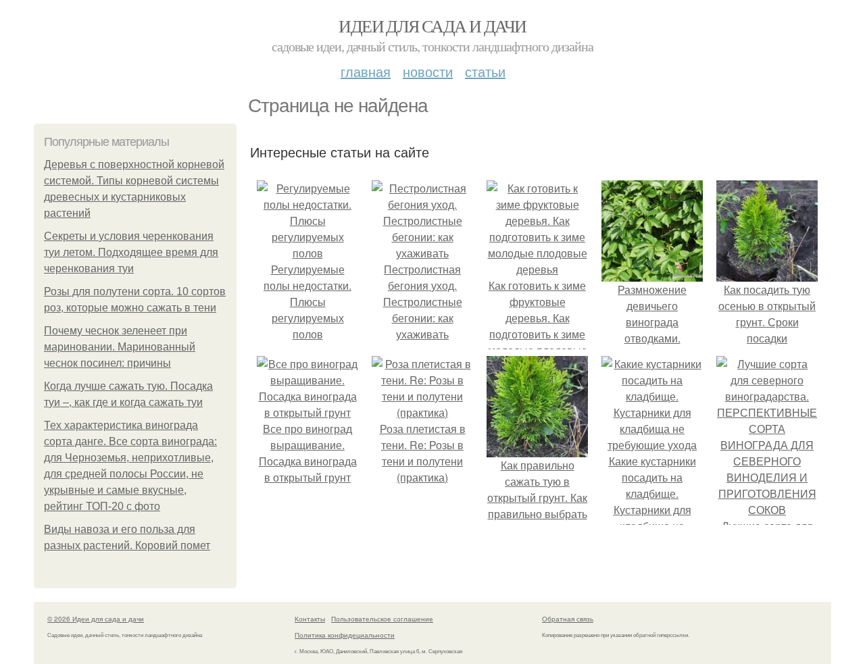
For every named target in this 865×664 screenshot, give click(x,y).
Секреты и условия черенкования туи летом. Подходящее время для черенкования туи (131, 252)
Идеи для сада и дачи (432, 25)
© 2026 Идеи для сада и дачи (95, 618)
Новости (428, 71)
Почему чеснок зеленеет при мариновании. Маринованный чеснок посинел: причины (119, 347)
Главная (366, 71)
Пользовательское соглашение (382, 618)
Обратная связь (567, 618)
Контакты (310, 618)
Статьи (485, 71)
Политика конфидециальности (345, 635)
